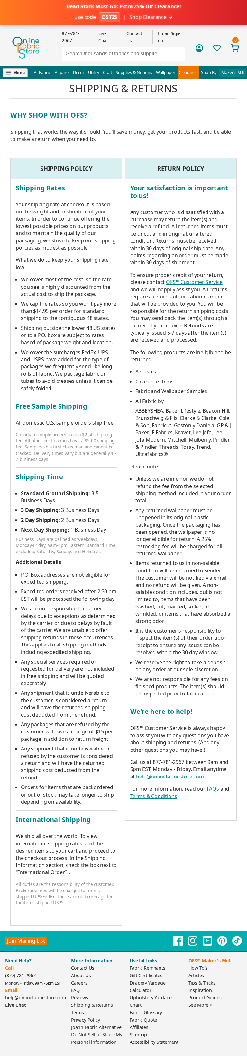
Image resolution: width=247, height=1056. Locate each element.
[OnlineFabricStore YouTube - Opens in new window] (207, 941)
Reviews (79, 998)
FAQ (75, 990)
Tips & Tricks (201, 983)
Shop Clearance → (150, 17)
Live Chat (15, 1005)
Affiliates (139, 1027)
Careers (79, 983)
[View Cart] (235, 47)
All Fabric (42, 72)
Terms (77, 1012)
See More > (200, 1005)
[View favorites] (217, 48)
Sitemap (138, 1035)
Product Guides (205, 998)
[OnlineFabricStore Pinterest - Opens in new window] (222, 941)
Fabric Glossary (146, 1012)
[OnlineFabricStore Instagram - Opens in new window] (192, 941)
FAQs (213, 788)
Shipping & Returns (92, 1005)
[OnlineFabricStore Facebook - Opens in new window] (178, 941)
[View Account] (199, 48)
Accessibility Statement (154, 1042)
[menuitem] (17, 72)
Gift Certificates (146, 975)
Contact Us (82, 968)
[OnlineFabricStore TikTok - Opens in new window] (237, 941)
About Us (81, 975)
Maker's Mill (232, 72)
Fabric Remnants (147, 968)
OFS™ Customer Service (194, 282)
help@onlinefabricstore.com (170, 776)
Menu (18, 72)
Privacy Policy (85, 1020)
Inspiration (200, 990)
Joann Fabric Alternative (96, 1027)
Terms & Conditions (153, 796)
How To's (198, 968)
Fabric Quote (143, 1020)
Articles (196, 975)
